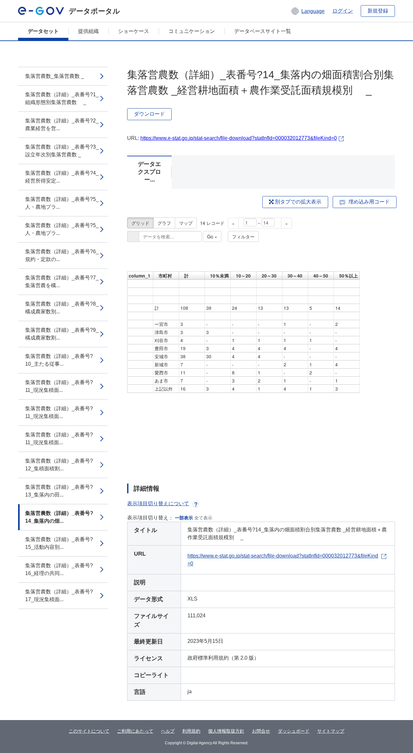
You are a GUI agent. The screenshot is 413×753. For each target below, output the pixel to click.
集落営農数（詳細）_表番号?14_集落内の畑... (59, 517)
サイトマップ (330, 731)
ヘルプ (168, 731)
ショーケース (133, 31)
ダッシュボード (293, 731)
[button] (308, 11)
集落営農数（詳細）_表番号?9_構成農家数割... (62, 333)
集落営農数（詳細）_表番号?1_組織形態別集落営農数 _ (62, 98)
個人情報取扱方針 (226, 731)
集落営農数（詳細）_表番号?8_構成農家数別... (62, 307)
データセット (43, 31)
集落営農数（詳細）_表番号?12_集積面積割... (59, 464)
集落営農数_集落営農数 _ (54, 76)
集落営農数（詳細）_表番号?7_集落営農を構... (62, 281)
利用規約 (191, 731)
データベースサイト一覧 (262, 31)
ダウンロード (149, 114)
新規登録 (378, 11)
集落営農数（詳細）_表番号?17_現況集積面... (59, 595)
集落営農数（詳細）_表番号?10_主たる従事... (59, 360)
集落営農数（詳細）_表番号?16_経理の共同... (59, 569)
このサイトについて (89, 731)
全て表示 (203, 517)
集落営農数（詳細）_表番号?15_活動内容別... (59, 543)
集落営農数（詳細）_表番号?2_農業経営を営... (62, 124)
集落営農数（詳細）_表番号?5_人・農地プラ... (62, 203)
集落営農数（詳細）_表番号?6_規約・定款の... (62, 255)
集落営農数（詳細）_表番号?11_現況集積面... (59, 386)
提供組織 (88, 31)
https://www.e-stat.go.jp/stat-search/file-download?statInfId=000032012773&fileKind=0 (238, 138)
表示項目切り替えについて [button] (158, 503)
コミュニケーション (191, 31)
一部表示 (184, 517)
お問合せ (261, 731)
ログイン (342, 11)
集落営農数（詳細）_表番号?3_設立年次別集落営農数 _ (62, 150)
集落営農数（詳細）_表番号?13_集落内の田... (59, 490)
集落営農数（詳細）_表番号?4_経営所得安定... (62, 176)
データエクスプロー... (149, 172)
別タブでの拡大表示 (297, 201)
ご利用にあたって (135, 731)
